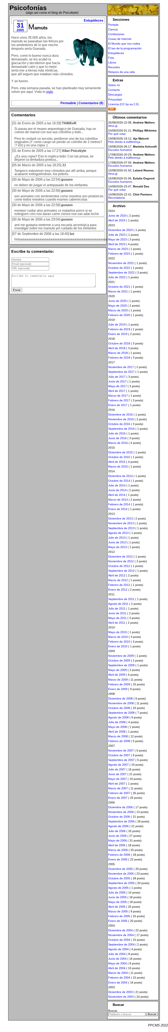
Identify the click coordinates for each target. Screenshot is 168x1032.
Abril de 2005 (116, 906)
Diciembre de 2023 (120, 230)
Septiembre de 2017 (121, 371)
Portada (113, 24)
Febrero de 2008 (119, 741)
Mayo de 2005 (117, 902)
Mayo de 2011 (117, 618)
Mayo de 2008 (117, 726)
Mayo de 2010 (117, 632)
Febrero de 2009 (119, 684)
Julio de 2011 (116, 608)
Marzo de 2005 (118, 911)
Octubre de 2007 (119, 755)
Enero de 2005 (117, 920)
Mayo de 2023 (117, 239)
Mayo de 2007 (117, 778)
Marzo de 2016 (118, 442)
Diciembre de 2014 (120, 476)
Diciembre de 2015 (120, 452)
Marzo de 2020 (118, 310)
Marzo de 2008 (118, 736)
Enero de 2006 (117, 859)
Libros (112, 62)
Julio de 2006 (117, 831)
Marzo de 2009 (118, 679)
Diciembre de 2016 (120, 414)
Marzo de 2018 (118, 352)
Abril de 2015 (116, 461)
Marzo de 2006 (118, 850)
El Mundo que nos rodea (124, 43)
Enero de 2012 (117, 589)
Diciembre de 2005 (120, 868)
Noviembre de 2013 (121, 523)
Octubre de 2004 (119, 939)
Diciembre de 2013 (120, 518)
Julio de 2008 (117, 722)
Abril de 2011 (116, 622)
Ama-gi (112, 125)
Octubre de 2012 (119, 566)
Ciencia (113, 29)
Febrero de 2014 (119, 504)
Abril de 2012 (116, 575)
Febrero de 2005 (119, 916)
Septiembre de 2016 (121, 428)
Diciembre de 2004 (120, 930)
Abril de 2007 (116, 783)
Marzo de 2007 (118, 788)
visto (49, 92)
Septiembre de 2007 (121, 760)
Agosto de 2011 (118, 603)
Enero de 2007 (117, 797)
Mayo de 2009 (117, 670)
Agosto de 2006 (118, 826)
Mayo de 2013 (117, 547)
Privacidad (115, 99)
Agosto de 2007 (118, 764)
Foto (111, 57)
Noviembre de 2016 (121, 419)
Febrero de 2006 (119, 854)
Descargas (115, 94)
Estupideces (93, 20)
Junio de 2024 (117, 215)
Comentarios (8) (90, 103)
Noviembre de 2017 (121, 367)
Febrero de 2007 (119, 793)
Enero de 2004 (117, 982)
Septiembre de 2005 (121, 883)
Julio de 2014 (117, 485)
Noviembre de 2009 (121, 655)
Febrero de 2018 (119, 357)
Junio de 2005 (117, 897)
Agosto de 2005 (118, 887)
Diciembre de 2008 (120, 698)
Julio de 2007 (117, 769)
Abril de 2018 (116, 348)
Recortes (114, 67)
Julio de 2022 (117, 277)
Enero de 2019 (117, 334)
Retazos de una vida (121, 72)
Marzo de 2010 (118, 636)
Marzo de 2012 (118, 580)
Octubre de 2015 (119, 457)
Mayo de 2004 (117, 963)
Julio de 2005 (117, 892)
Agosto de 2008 (118, 717)
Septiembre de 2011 (121, 599)
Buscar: (113, 1010)
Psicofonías (28, 8)
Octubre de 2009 (119, 660)
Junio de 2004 (117, 958)
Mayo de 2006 (117, 840)
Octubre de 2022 (119, 267)
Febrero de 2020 (119, 315)
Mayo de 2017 (117, 386)
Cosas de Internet (119, 38)
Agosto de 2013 (118, 532)
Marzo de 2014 (118, 499)
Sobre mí (114, 85)
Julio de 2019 (117, 324)
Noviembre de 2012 (121, 561)
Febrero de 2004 (119, 977)
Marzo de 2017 (118, 395)
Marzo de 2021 (118, 291)
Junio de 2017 (117, 381)
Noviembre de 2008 (121, 703)
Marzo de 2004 (118, 972)
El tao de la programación (125, 48)
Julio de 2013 (117, 537)
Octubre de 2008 (119, 708)
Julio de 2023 (117, 234)
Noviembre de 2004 (121, 935)
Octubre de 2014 (119, 480)
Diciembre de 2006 (120, 807)
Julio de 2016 (117, 433)
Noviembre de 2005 (121, 873)
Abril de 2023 (116, 244)
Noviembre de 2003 (121, 996)
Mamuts (38, 27)
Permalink (68, 103)
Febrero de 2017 (119, 400)
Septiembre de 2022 (121, 272)
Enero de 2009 (117, 689)
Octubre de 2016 (119, 424)
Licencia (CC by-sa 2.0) (123, 104)
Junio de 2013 (117, 542)
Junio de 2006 (117, 835)
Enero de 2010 (117, 646)
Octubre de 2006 (119, 816)
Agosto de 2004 (118, 949)
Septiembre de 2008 (121, 712)
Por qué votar (117, 133)
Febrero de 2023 (119, 253)
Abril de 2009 (116, 674)
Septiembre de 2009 (121, 665)
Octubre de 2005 (119, 878)
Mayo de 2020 (117, 305)
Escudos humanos (120, 149)
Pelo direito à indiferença (124, 141)
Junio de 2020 (117, 300)
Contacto (114, 89)
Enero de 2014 (117, 509)
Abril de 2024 (116, 220)
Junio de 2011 (117, 613)
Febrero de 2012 (119, 584)
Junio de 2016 (117, 438)
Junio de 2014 (117, 490)
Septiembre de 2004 (121, 944)
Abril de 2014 (116, 494)
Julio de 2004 (117, 954)
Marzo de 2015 (118, 466)
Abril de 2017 (116, 390)
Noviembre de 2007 (121, 750)
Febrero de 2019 (119, 329)
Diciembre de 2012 (120, 556)
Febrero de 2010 (119, 641)
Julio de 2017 (117, 376)
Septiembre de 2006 (121, 821)
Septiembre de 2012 (121, 570)
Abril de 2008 (116, 731)
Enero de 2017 (117, 405)
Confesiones (116, 34)
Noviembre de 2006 (121, 812)
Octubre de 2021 (119, 286)
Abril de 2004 (116, 968)
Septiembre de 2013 (121, 528)
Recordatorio (116, 197)
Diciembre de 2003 (120, 992)
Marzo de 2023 (118, 248)
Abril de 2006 (116, 845)
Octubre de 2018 (119, 343)
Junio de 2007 (117, 774)
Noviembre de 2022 (121, 263)
